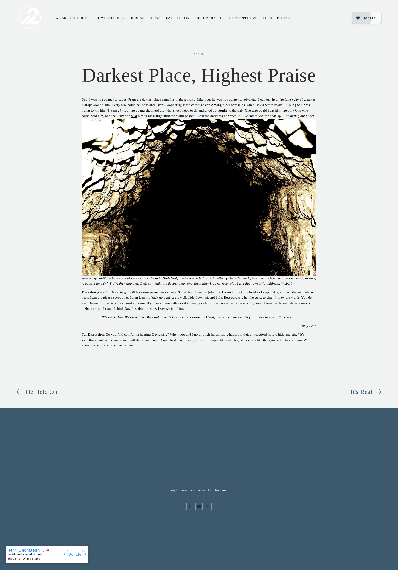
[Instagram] (208, 506)
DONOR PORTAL (276, 18)
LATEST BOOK (177, 18)
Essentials (203, 490)
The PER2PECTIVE (242, 18)
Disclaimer (221, 490)
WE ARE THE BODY (71, 18)
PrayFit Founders (181, 490)
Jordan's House (145, 18)
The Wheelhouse (109, 18)
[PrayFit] (199, 506)
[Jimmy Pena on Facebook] (189, 506)
